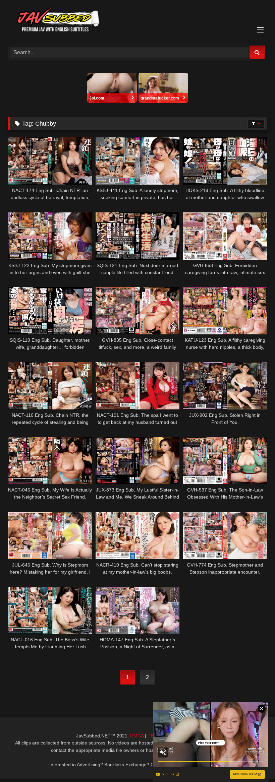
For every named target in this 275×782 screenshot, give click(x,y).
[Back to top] (254, 762)
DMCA (137, 735)
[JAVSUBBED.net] (137, 20)
